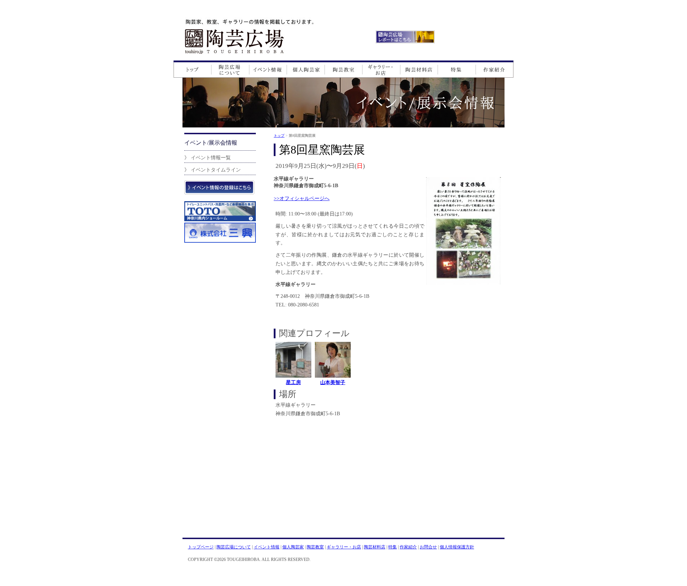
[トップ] (192, 69)
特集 (392, 546)
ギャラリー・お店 (344, 546)
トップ (279, 135)
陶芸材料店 (374, 546)
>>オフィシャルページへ (302, 198)
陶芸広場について (233, 546)
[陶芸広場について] (230, 69)
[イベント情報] (268, 69)
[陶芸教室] (343, 69)
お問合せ (428, 546)
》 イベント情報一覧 (207, 157)
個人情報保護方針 (457, 546)
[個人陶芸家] (306, 69)
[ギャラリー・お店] (381, 69)
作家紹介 (408, 546)
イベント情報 (266, 546)
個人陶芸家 (293, 546)
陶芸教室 (315, 546)
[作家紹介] (494, 69)
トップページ (201, 546)
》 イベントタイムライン (212, 170)
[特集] (457, 69)
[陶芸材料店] (419, 69)
